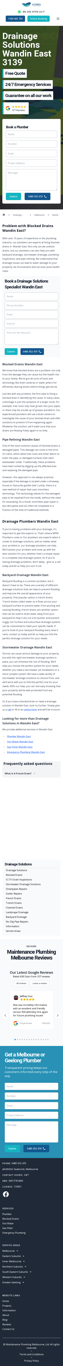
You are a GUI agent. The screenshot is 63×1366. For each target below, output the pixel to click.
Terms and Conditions (31, 1354)
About (5, 1315)
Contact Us (8, 1329)
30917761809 (15, 1180)
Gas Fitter (7, 1228)
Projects (6, 1305)
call (9, 709)
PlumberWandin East (19, 736)
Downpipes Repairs (16, 889)
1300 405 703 (15, 18)
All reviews (21, 983)
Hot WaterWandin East (20, 741)
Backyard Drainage (16, 917)
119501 (18, 1186)
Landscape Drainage (17, 912)
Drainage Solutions (16, 870)
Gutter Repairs (14, 893)
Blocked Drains (14, 875)
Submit (13, 196)
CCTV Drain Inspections (19, 879)
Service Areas (13, 931)
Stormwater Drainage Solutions (23, 884)
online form (30, 709)
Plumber (7, 1214)
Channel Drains (14, 907)
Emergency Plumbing (14, 1232)
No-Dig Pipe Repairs (17, 921)
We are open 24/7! (34, 12)
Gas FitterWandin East (20, 747)
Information (12, 926)
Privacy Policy (31, 1360)
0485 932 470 (35, 196)
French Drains (13, 898)
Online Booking (38, 18)
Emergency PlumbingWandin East (26, 752)
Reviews (6, 1324)
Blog (4, 1319)
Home (5, 1301)
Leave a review (40, 983)
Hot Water (8, 1223)
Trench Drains (14, 903)
